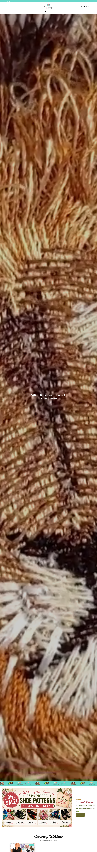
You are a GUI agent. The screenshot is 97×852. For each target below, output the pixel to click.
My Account (85, 6)
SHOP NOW (80, 815)
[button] (8, 6)
